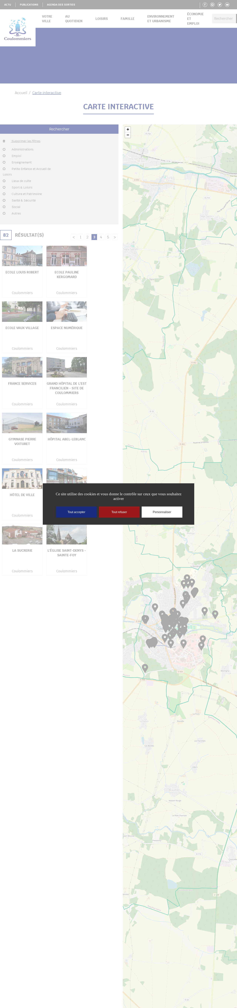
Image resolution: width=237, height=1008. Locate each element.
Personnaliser (162, 512)
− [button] (128, 135)
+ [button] (128, 129)
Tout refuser (119, 512)
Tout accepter (76, 512)
